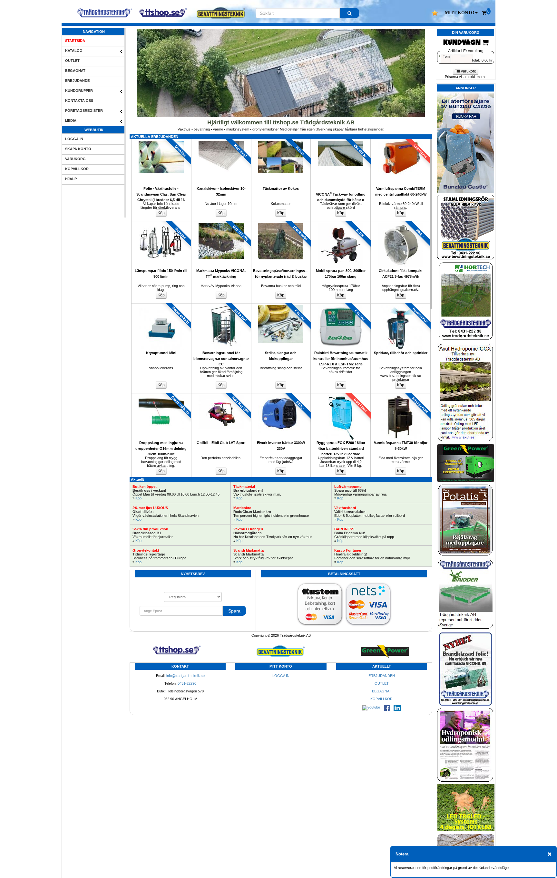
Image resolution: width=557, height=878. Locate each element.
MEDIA (70, 120)
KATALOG (74, 51)
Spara (234, 610)
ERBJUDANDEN (381, 676)
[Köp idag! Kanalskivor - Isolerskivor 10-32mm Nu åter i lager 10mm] (221, 141)
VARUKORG (75, 159)
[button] (461, 12)
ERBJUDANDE (77, 80)
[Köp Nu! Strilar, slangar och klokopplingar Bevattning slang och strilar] (281, 305)
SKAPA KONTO (78, 149)
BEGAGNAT (75, 70)
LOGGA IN (74, 139)
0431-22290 (187, 683)
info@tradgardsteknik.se (185, 676)
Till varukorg (465, 71)
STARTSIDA (75, 41)
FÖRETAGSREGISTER (84, 110)
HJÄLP (71, 179)
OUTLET (72, 61)
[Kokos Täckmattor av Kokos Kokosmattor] (281, 141)
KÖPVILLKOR (77, 169)
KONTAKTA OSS (79, 100)
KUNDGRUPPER (79, 90)
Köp (138, 498)
